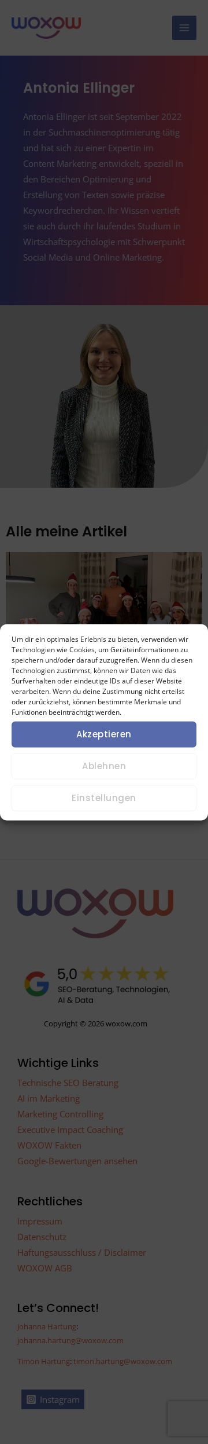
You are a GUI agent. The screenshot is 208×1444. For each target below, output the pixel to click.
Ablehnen (104, 766)
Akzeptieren (104, 734)
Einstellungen (104, 798)
